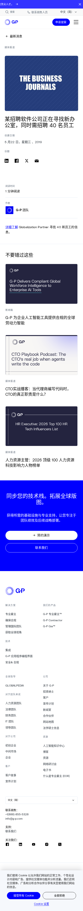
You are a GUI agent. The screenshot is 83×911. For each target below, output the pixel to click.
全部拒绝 (59, 895)
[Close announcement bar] (80, 4)
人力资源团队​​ (13, 703)
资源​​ (46, 757)
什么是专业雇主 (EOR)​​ (56, 776)
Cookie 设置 (41, 903)
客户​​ (46, 697)
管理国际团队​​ (13, 626)
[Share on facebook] (17, 161)
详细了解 (11, 227)
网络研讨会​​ (50, 764)
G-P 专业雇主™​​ (52, 614)
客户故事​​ (10, 775)
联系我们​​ (10, 831)
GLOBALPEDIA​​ (14, 685)
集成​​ (8, 650)
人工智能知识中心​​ (54, 745)
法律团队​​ (10, 709)
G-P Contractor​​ (53, 620)
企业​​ (8, 757)
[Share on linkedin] (6, 161)
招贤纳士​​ (48, 691)
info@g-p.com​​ (14, 818)
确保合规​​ (10, 620)
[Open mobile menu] (76, 22)
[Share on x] (27, 161)
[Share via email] (37, 161)
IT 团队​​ (9, 721)
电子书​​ (47, 770)
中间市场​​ (10, 751)
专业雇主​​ (10, 614)
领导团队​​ (10, 727)
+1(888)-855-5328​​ (17, 814)
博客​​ (46, 751)
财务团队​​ (10, 715)
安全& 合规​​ (12, 662)
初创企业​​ (10, 745)
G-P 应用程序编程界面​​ (19, 656)
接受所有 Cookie (24, 895)
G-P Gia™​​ (49, 626)
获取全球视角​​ (13, 632)
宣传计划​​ (10, 781)
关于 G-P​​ (48, 685)
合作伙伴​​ (48, 715)
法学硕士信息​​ (51, 727)
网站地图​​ (48, 721)
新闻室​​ (47, 709)
